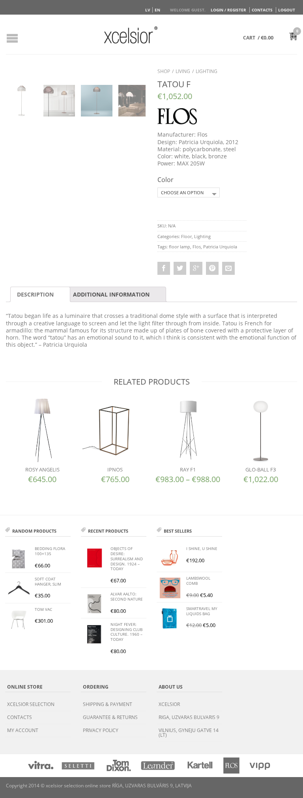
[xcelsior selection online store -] (131, 35)
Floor (186, 236)
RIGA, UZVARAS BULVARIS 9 (189, 717)
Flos (197, 247)
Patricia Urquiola (220, 247)
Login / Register (228, 10)
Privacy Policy (100, 730)
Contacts (262, 10)
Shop (163, 71)
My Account (22, 730)
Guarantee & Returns (110, 717)
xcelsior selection (30, 704)
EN (157, 10)
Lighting (206, 71)
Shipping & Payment (107, 704)
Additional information (111, 294)
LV (147, 10)
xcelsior (169, 704)
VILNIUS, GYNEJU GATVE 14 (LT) (189, 732)
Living (183, 71)
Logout (286, 10)
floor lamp (179, 247)
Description (35, 294)
